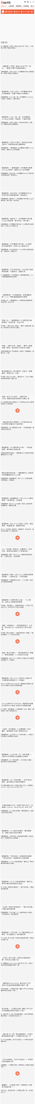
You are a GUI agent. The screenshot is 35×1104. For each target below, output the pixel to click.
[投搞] (25, 2)
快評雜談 (26, 6)
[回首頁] (6, 2)
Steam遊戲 (26, 12)
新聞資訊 (19, 6)
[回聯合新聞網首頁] (2, 2)
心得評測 (11, 6)
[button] (33, 2)
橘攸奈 (18, 12)
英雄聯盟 (10, 12)
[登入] (30, 2)
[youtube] (28, 2)
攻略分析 (4, 6)
